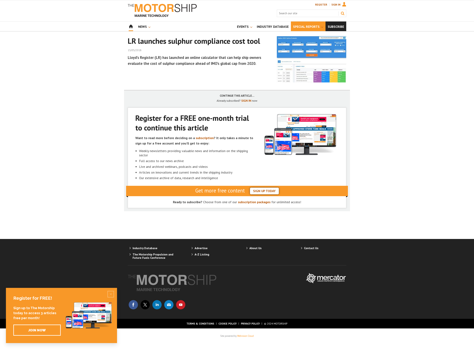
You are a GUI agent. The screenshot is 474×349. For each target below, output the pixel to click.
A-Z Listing (202, 254)
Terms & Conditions (200, 323)
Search (343, 13)
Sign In (336, 4)
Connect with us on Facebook (133, 305)
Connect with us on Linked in (157, 305)
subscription (205, 138)
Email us (169, 305)
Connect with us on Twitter (145, 305)
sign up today (264, 191)
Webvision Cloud (245, 335)
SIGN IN (246, 100)
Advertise (201, 248)
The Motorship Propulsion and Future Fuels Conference (153, 256)
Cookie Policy (227, 323)
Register (321, 4)
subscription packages (254, 202)
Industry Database (145, 248)
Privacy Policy (250, 323)
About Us (255, 248)
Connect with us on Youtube (181, 305)
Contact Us (311, 248)
